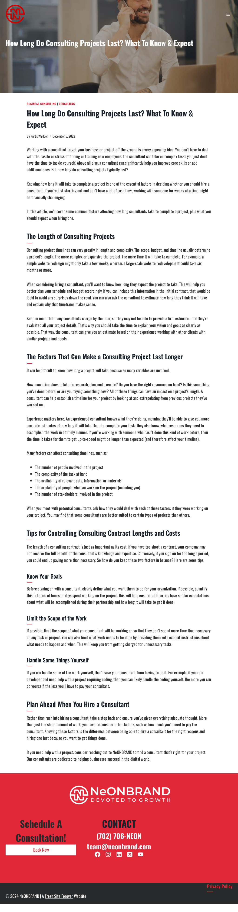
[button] (41, 849)
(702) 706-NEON (119, 836)
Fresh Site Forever (59, 896)
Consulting (67, 104)
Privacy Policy (219, 886)
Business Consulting (41, 104)
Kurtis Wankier (39, 136)
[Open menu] (228, 14)
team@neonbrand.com (119, 846)
